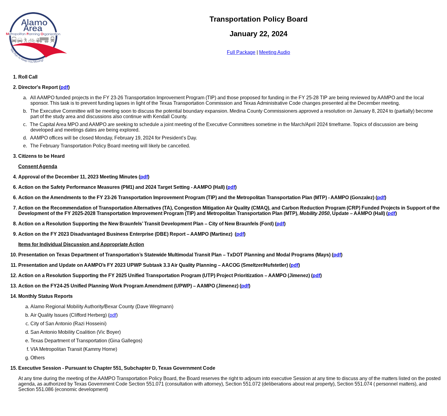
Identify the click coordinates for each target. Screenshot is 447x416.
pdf (64, 87)
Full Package (241, 52)
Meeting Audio (274, 52)
